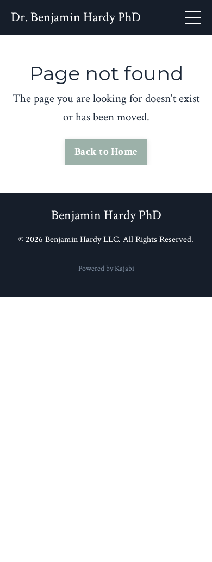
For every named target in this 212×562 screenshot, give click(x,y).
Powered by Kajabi (106, 268)
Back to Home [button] (106, 151)
